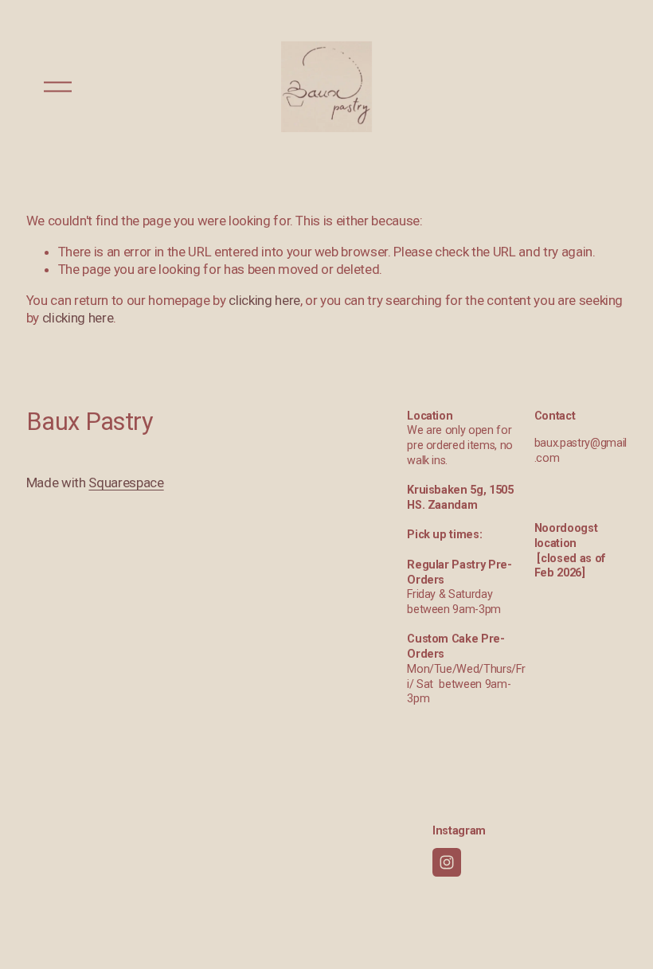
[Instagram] (446, 862)
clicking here (264, 300)
